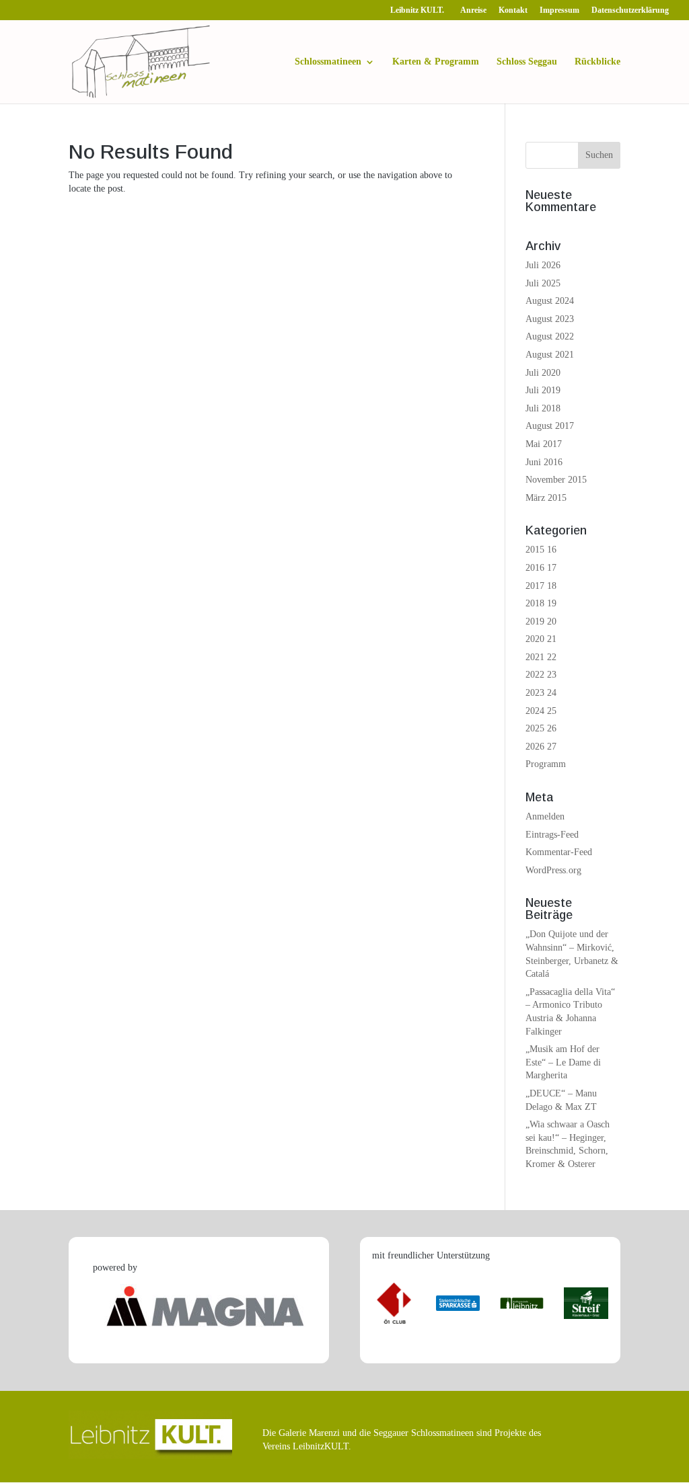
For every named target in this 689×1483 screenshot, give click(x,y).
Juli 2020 (542, 373)
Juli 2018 (542, 408)
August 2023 (549, 319)
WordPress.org (553, 870)
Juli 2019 (542, 390)
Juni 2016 (544, 462)
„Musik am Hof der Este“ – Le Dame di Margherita (563, 1062)
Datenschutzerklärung (630, 10)
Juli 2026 (542, 265)
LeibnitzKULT (321, 1446)
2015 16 (540, 550)
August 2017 (549, 426)
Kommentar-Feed (558, 852)
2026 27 (540, 747)
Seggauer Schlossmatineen (423, 1433)
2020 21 (540, 639)
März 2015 (546, 498)
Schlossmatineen (328, 62)
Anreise (473, 10)
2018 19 (540, 603)
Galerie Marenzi (309, 1433)
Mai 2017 (543, 444)
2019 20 (540, 621)
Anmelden (545, 816)
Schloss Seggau (527, 62)
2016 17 (540, 568)
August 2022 (549, 336)
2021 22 (540, 657)
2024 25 (540, 711)
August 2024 (549, 301)
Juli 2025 (542, 283)
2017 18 (540, 586)
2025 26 (540, 728)
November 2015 (556, 480)
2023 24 (540, 693)
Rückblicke (597, 62)
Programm (545, 764)
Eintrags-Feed (552, 835)
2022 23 (540, 675)
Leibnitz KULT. (419, 10)
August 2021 (549, 355)
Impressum (559, 10)
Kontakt (513, 10)
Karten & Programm (435, 62)
